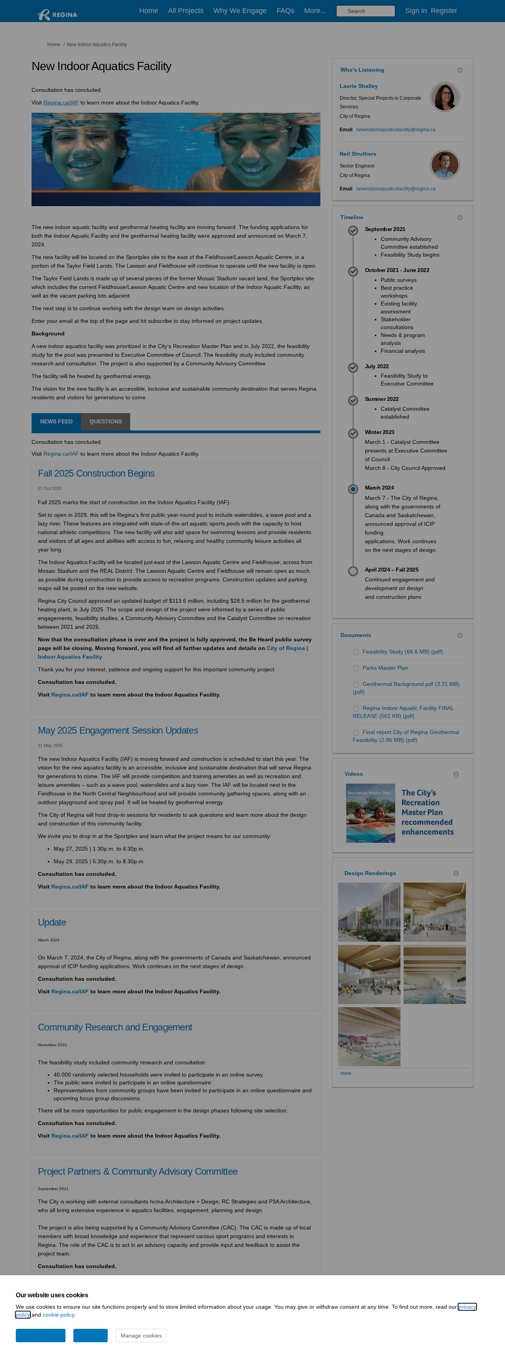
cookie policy (58, 1314)
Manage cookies (141, 1335)
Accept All (91, 1335)
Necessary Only (40, 1335)
